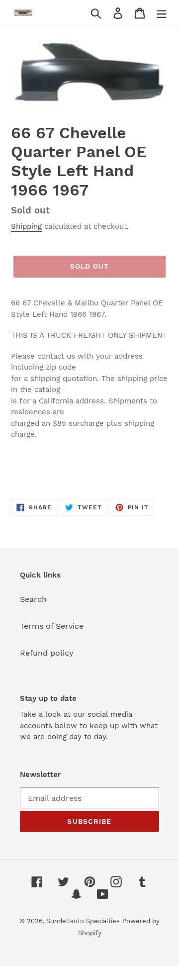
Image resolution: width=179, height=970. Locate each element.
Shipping (26, 226)
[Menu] (162, 13)
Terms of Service (52, 626)
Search (33, 599)
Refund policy (47, 653)
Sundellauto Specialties (83, 921)
